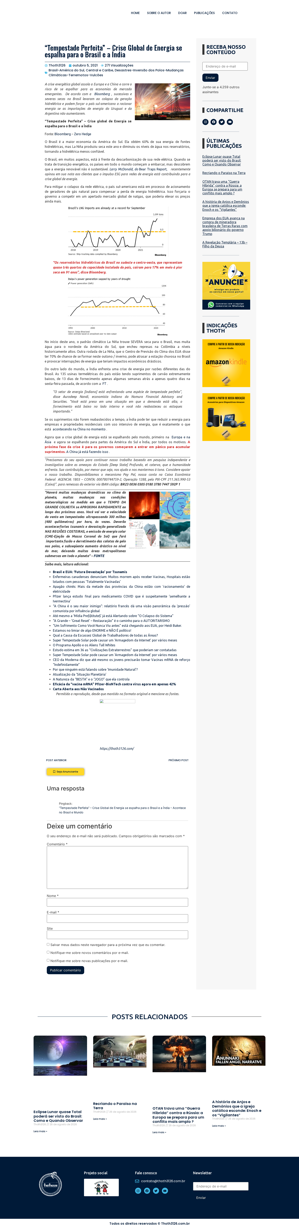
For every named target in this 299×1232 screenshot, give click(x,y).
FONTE (99, 556)
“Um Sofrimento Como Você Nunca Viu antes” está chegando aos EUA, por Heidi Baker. (117, 625)
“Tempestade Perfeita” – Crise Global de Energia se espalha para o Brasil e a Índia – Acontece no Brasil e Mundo (122, 810)
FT (104, 383)
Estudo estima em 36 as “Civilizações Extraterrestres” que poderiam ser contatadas (115, 650)
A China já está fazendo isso (87, 452)
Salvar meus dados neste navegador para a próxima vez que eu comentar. (107, 944)
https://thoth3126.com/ (117, 748)
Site (50, 928)
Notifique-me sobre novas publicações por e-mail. (89, 961)
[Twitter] (222, 122)
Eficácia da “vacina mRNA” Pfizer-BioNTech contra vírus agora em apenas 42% (114, 684)
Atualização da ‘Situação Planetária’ (79, 674)
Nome (53, 895)
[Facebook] (214, 122)
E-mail (53, 912)
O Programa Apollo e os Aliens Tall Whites (84, 645)
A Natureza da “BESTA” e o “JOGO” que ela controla (91, 679)
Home (135, 13)
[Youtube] (230, 122)
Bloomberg (102, 94)
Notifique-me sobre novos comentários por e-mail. (89, 953)
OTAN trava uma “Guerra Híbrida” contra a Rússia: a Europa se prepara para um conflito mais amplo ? (222, 187)
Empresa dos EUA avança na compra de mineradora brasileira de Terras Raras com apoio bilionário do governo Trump (225, 226)
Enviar (210, 78)
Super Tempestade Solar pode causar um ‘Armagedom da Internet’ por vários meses (115, 640)
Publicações (204, 13)
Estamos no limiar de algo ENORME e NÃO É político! (92, 630)
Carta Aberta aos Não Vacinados (78, 689)
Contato (229, 13)
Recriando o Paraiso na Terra (224, 173)
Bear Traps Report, (154, 169)
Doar (182, 13)
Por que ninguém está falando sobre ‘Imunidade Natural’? (95, 669)
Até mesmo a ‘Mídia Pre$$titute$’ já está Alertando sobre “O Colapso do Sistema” (113, 616)
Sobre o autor (159, 13)
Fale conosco (146, 1173)
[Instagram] (205, 122)
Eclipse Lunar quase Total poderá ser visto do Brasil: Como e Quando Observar (221, 160)
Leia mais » (40, 1131)
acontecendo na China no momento (79, 429)
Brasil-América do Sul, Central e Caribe (81, 70)
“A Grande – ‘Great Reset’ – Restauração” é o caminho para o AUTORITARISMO (111, 621)
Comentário (57, 844)
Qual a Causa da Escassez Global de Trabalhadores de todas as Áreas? (105, 635)
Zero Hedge (82, 134)
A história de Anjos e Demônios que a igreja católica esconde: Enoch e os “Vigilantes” (225, 205)
